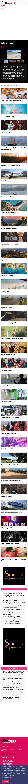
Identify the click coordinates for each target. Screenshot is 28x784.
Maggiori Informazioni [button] (8, 777)
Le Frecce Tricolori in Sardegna (8, 116)
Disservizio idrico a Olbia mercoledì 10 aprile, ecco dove (13, 678)
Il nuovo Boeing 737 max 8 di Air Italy (10, 181)
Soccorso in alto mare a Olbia (8, 433)
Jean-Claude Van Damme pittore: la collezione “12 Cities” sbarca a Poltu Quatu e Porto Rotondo (13, 620)
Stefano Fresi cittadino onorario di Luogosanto (12, 623)
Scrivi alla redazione (8, 761)
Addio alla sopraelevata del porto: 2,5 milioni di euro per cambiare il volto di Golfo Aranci (14, 599)
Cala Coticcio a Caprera (7, 275)
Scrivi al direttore (7, 760)
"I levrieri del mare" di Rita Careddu (10, 417)
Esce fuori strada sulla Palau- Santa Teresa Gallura (13, 695)
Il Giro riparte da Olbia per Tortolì (9, 244)
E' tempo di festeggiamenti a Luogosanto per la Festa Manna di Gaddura (14, 610)
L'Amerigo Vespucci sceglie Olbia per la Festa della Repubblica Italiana (13, 148)
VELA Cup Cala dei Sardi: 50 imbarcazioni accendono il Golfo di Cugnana (14, 613)
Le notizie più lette (14, 668)
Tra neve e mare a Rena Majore (9, 197)
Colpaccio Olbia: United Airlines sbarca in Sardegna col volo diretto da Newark (13, 596)
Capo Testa (4, 260)
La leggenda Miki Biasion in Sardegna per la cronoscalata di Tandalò (12, 697)
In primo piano (14, 589)
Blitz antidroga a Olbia (6, 528)
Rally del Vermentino (6, 496)
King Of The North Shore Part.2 (8, 354)
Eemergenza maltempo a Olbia (8, 307)
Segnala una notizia (8, 763)
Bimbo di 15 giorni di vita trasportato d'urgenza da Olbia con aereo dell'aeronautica (13, 560)
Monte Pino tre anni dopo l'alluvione (10, 323)
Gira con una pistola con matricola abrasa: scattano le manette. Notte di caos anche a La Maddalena (14, 603)
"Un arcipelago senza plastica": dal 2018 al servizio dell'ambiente (13, 690)
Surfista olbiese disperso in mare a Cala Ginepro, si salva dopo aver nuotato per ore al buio (13, 686)
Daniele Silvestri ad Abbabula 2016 (10, 449)
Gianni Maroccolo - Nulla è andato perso (11, 543)
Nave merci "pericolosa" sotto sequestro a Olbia (13, 693)
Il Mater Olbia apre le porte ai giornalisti (11, 480)
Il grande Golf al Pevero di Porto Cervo (10, 465)
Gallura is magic (5, 291)
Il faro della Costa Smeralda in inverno (10, 165)
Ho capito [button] (5, 781)
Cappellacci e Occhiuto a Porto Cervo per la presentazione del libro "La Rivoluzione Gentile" (13, 617)
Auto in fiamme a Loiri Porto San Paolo (11, 681)
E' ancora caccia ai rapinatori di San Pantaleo (12, 338)
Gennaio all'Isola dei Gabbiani (8, 212)
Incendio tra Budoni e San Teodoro (9, 228)
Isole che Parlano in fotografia (8, 386)
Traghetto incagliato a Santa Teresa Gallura (11, 512)
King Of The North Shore (7, 370)
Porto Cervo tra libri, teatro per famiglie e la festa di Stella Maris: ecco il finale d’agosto (14, 606)
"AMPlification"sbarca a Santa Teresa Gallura (12, 100)
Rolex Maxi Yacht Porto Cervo (8, 402)
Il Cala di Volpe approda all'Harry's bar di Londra (13, 684)
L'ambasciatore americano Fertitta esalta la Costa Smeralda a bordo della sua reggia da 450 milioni (13, 592)
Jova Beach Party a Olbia (7, 132)
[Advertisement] (14, 23)
